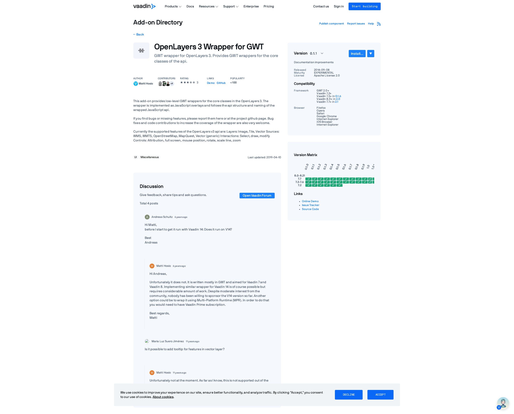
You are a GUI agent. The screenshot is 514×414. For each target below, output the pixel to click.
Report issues (356, 23)
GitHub (221, 83)
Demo (211, 83)
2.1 (336, 101)
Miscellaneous (150, 157)
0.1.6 (338, 96)
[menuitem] (357, 53)
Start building (364, 6)
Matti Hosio (146, 83)
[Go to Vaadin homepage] (144, 6)
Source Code (310, 209)
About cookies (163, 397)
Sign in (339, 6)
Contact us (321, 6)
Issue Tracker (310, 205)
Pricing (269, 6)
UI (135, 157)
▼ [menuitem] (370, 53)
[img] (136, 83)
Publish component (331, 23)
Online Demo (310, 201)
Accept (380, 394)
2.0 (338, 99)
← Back (138, 34)
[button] (171, 83)
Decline (349, 394)
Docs (190, 6)
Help (371, 23)
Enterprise (251, 6)
